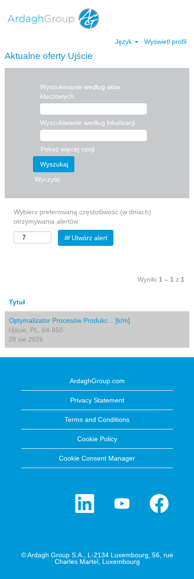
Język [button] (124, 41)
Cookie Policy (97, 439)
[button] (182, 18)
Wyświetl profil (165, 41)
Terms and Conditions (97, 419)
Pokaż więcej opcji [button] (67, 149)
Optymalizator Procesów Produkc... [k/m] (69, 320)
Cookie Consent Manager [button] (97, 458)
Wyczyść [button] (47, 179)
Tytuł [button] (17, 302)
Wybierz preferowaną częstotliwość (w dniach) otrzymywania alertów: (82, 216)
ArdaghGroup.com (97, 381)
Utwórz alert (88, 238)
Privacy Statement (97, 400)
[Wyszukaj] (158, 18)
